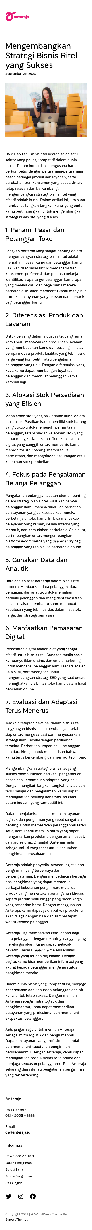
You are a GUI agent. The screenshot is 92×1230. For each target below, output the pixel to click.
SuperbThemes (16, 1220)
